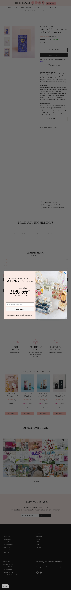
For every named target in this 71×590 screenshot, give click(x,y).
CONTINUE (20, 309)
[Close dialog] (65, 273)
